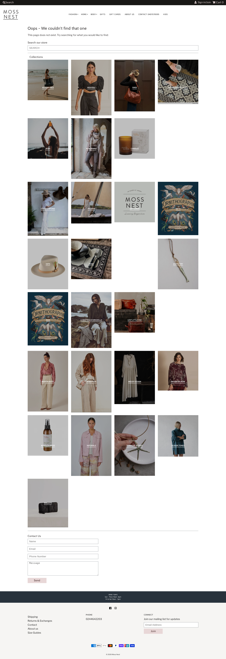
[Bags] (134, 85)
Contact (32, 624)
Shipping (33, 616)
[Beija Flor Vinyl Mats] (178, 82)
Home (84, 14)
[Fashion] (91, 202)
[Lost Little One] (134, 312)
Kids (165, 14)
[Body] (48, 138)
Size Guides (34, 632)
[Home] (91, 259)
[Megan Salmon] (178, 371)
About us (129, 14)
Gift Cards (115, 14)
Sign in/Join (204, 2)
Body (93, 14)
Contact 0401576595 (148, 14)
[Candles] (134, 138)
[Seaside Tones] (178, 436)
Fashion (73, 14)
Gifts (102, 14)
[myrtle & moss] (48, 435)
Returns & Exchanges (40, 620)
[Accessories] (48, 80)
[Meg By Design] (134, 377)
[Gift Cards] (134, 202)
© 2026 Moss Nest (113, 654)
